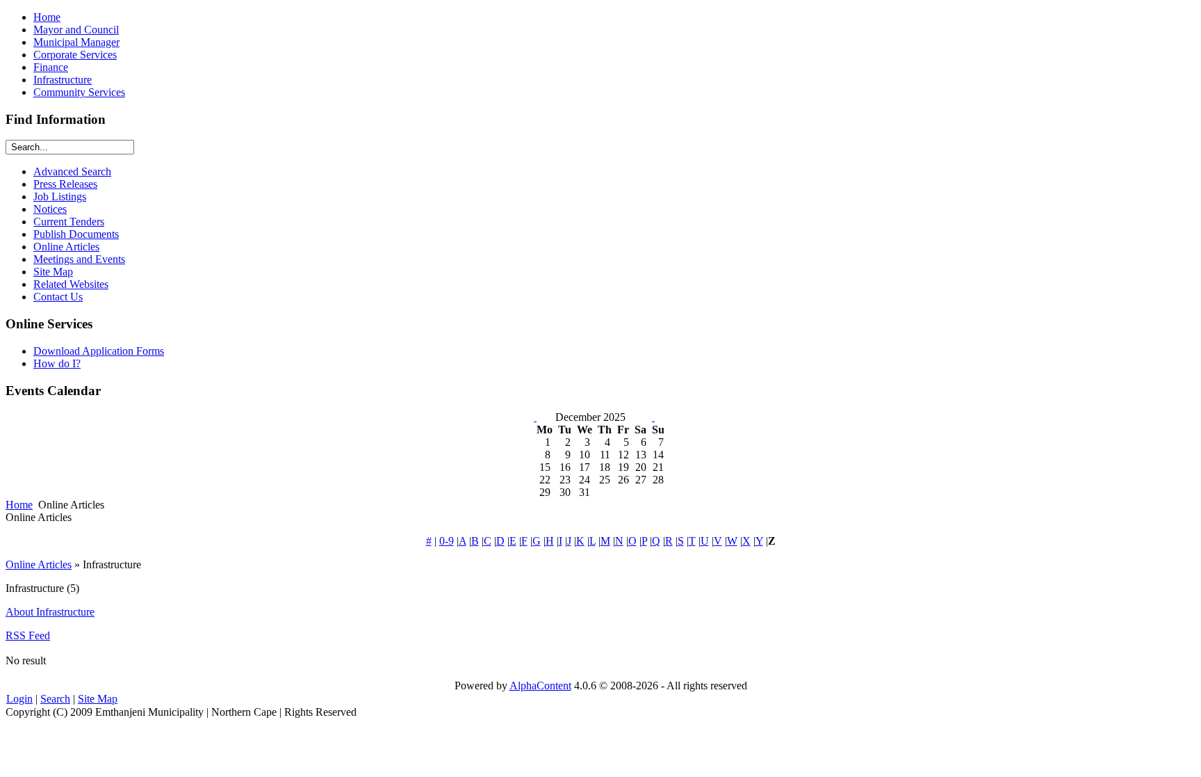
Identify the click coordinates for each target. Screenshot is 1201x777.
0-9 (446, 541)
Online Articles (39, 564)
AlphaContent (540, 685)
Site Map (97, 699)
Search (55, 699)
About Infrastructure (50, 612)
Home (19, 505)
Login (19, 699)
